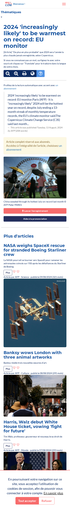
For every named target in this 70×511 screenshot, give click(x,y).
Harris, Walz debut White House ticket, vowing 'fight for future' (33, 426)
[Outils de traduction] (32, 73)
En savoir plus (53, 493)
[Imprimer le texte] (24, 73)
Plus (8, 272)
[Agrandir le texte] (16, 73)
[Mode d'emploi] (40, 73)
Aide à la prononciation (35, 218)
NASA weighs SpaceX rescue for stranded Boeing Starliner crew (35, 250)
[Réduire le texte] (8, 73)
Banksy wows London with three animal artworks (33, 355)
